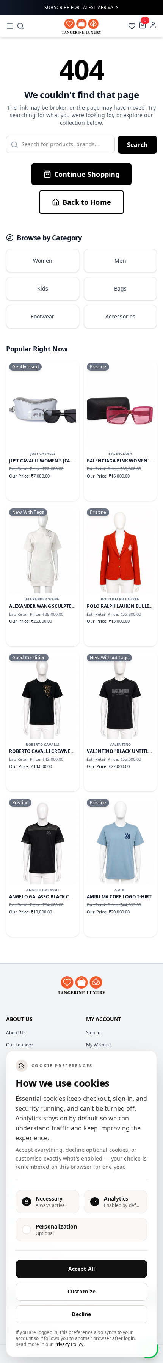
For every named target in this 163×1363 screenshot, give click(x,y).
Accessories (120, 316)
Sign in (93, 1032)
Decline (81, 1314)
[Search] (20, 26)
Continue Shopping (87, 174)
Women (43, 260)
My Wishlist (98, 1045)
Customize (81, 1291)
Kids (43, 288)
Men (120, 260)
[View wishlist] (132, 26)
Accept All (81, 1268)
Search (137, 145)
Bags (120, 288)
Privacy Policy (68, 1344)
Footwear (42, 316)
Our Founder (19, 1045)
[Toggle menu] (10, 26)
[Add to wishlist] (64, 376)
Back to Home (87, 202)
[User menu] (153, 25)
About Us (16, 1032)
